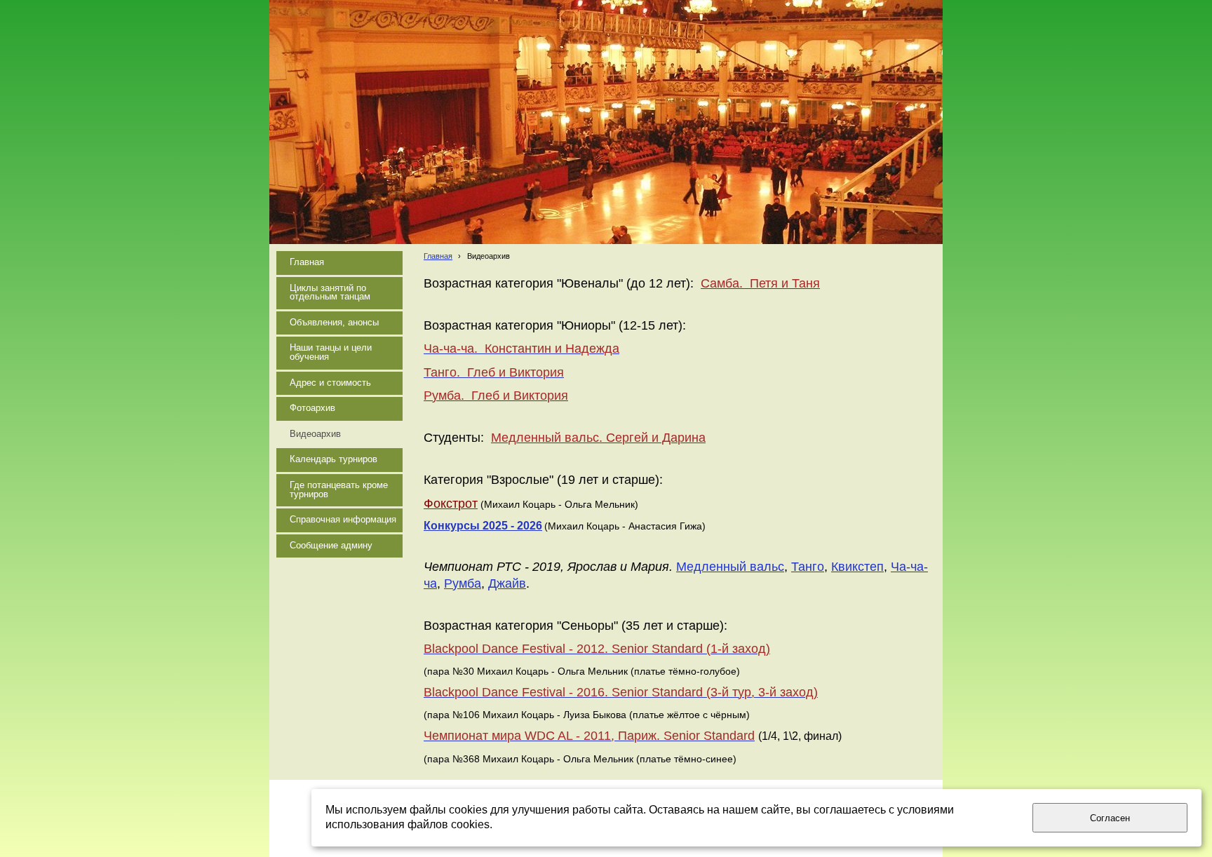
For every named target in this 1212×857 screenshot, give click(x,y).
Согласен (1110, 818)
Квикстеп (857, 567)
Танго (807, 567)
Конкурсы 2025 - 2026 (483, 526)
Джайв (507, 583)
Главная (438, 256)
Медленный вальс (730, 567)
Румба (462, 583)
